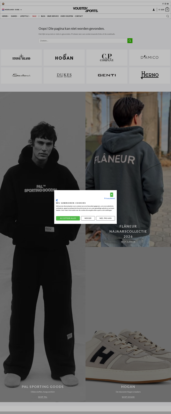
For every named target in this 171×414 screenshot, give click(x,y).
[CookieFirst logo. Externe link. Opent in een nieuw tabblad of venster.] (57, 200)
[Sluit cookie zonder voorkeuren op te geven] (111, 195)
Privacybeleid (109, 198)
